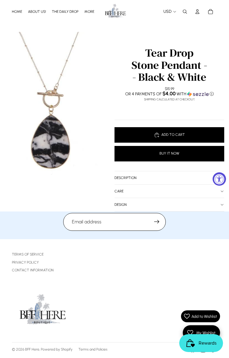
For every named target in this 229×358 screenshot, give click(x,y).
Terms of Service (28, 254)
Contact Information (33, 270)
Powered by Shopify (56, 349)
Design (120, 205)
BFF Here (32, 349)
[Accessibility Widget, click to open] (219, 179)
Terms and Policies (92, 349)
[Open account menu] (197, 11)
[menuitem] (89, 11)
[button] (169, 94)
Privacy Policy (25, 262)
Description (125, 178)
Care (118, 191)
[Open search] (184, 11)
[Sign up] (157, 222)
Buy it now (169, 153)
